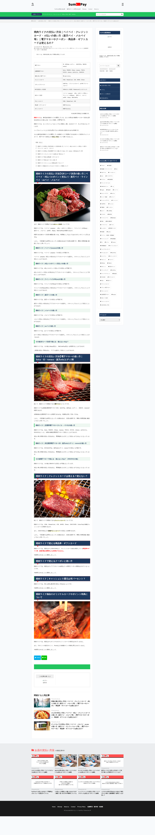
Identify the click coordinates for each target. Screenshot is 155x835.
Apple (102, 189)
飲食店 (45, 49)
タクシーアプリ (104, 193)
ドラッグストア (104, 270)
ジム (113, 186)
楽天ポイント (112, 266)
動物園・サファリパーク (106, 169)
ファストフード (104, 217)
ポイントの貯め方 (105, 94)
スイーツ (116, 189)
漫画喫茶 (111, 179)
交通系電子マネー (105, 294)
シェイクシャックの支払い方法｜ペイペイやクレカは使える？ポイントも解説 (89, 792)
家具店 (110, 214)
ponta (109, 231)
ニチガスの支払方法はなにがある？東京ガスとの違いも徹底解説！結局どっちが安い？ (112, 793)
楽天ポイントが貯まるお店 (73, 9)
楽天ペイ (39, 49)
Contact (90, 9)
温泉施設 (114, 238)
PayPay (73, 14)
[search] (122, 14)
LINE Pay (114, 270)
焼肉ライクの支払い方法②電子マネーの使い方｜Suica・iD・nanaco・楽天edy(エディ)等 (59, 151)
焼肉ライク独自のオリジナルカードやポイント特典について (52, 166)
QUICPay (114, 252)
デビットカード (62, 48)
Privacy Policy (81, 806)
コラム (103, 89)
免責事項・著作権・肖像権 (95, 806)
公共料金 (110, 210)
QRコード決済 (104, 298)
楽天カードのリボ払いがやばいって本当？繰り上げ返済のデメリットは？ (109, 147)
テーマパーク (104, 224)
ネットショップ (57, 14)
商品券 (109, 189)
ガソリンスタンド (114, 245)
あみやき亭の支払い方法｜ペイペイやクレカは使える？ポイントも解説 (109, 122)
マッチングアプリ (105, 200)
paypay (40, 48)
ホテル (113, 193)
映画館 (102, 231)
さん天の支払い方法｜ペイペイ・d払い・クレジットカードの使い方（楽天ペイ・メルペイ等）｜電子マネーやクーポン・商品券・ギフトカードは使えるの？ (70, 715)
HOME (34, 21)
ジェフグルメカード (105, 249)
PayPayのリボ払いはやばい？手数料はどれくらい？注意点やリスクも (41, 792)
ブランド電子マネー (70, 48)
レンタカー (103, 228)
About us (96, 9)
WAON (110, 263)
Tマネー (103, 165)
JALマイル (103, 172)
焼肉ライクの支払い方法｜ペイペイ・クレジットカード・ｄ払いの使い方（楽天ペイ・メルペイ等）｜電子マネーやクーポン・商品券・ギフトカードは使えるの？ (83, 21)
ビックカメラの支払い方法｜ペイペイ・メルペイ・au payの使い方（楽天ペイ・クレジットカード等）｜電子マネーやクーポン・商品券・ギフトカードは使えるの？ (70, 726)
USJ (116, 169)
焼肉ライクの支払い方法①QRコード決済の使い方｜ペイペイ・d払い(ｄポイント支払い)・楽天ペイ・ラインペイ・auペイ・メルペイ (61, 147)
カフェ (107, 242)
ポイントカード (113, 256)
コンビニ (112, 203)
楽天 (70, 14)
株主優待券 (109, 221)
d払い (102, 280)
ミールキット (112, 172)
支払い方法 (65, 14)
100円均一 (103, 203)
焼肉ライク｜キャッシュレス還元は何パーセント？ (50, 163)
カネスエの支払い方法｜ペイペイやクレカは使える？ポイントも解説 (109, 114)
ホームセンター (104, 252)
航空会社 (114, 217)
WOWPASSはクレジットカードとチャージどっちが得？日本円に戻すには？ (109, 131)
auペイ (102, 210)
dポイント (103, 266)
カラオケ (103, 214)
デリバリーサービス (105, 183)
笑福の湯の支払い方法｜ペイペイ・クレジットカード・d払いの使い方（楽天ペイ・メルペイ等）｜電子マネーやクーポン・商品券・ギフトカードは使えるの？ (70, 703)
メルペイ (111, 259)
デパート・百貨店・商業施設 (107, 235)
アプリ (112, 224)
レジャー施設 (104, 196)
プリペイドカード (79, 48)
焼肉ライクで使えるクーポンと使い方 (46, 160)
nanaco (114, 242)
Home (54, 806)
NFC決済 (37, 48)
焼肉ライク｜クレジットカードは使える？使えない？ (50, 154)
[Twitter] (37, 658)
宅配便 (102, 207)
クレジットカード (55, 48)
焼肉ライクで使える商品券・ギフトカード (47, 157)
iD (101, 242)
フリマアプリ (110, 176)
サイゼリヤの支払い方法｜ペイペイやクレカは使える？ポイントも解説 (109, 139)
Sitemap (84, 9)
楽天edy (103, 263)
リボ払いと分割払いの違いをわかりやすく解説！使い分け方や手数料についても (66, 792)
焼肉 (43, 49)
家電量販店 (103, 245)
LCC (102, 176)
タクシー (113, 196)
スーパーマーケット (47, 14)
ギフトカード (112, 277)
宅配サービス (113, 228)
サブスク (103, 179)
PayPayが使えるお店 (60, 9)
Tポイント (103, 259)
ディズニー (110, 207)
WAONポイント (104, 186)
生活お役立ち (104, 98)
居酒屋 (109, 165)
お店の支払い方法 (42, 21)
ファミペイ (115, 200)
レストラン (103, 256)
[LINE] (44, 658)
